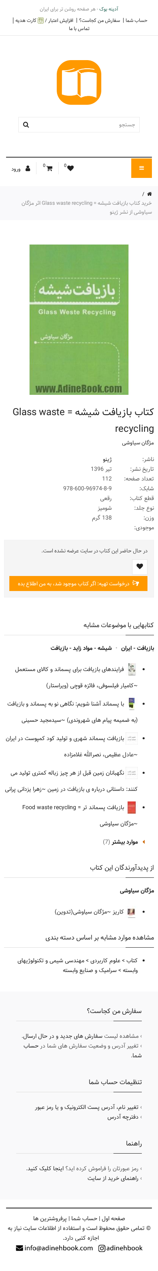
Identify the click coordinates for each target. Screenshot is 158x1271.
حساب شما (136, 20)
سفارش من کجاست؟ (99, 20)
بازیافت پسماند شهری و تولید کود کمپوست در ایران (66, 738)
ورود (16, 169)
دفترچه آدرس (123, 1117)
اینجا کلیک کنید (46, 1169)
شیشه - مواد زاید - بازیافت (81, 648)
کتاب (132, 961)
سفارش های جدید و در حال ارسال (62, 1036)
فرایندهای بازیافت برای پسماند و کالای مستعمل (70, 669)
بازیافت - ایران (137, 648)
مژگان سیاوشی (138, 442)
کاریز (118, 912)
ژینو (107, 459)
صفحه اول (113, 1218)
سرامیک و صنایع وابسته (90, 970)
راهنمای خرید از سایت (113, 1178)
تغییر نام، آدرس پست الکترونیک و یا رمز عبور (87, 1107)
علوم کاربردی (105, 961)
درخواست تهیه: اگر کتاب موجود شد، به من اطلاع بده (74, 583)
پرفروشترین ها (50, 1218)
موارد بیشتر (125, 842)
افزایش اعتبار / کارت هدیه (44, 20)
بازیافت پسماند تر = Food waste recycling (74, 807)
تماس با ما (79, 28)
